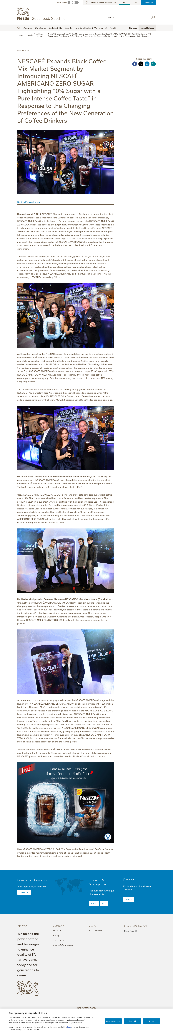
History (56, 935)
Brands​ (129, 899)
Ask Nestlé (110, 27)
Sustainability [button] (55, 27)
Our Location (58, 940)
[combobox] (127, 17)
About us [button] (28, 27)
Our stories (40, 27)
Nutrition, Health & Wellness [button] (89, 27)
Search (153, 17)
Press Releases (95, 930)
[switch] (75, 2)
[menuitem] (124, 2)
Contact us (148, 2)
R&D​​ (104, 903)
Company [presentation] (58, 925)
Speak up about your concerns (32, 886)
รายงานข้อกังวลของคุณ (63, 945)
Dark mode (62, 2)
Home (18, 27)
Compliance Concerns (32, 880)
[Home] (41, 14)
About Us (57, 930)
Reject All (132, 1021)
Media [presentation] (92, 925)
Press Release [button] (147, 27)
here (69, 1027)
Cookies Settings (113, 1021)
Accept (151, 1021)
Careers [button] (133, 27)
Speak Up (24, 892)
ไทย (135, 2)
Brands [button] (68, 27)
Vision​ (94, 903)
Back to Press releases (28, 202)
